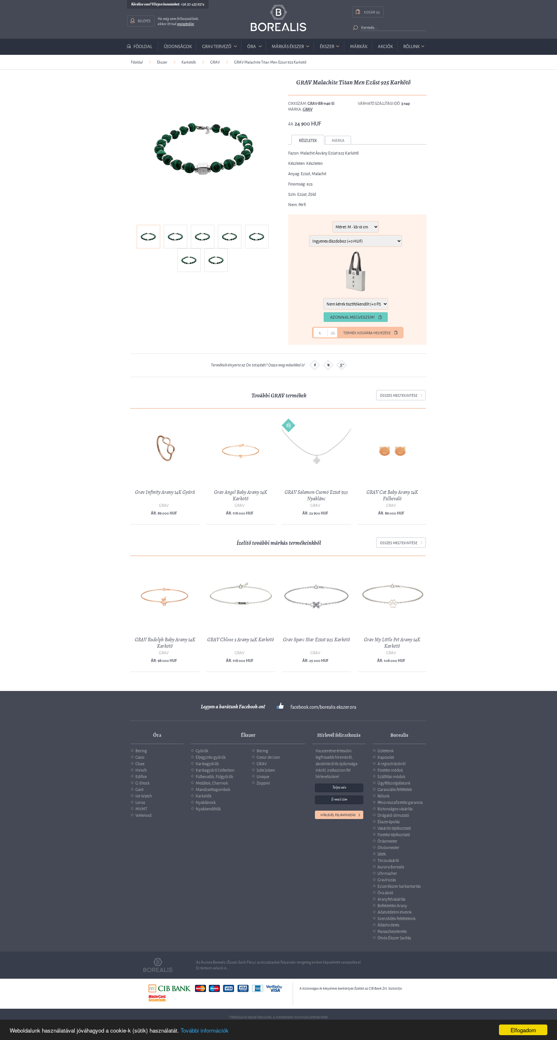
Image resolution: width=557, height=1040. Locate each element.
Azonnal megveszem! (352, 317)
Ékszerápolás (388, 821)
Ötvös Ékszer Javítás (394, 937)
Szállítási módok (391, 776)
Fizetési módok (390, 769)
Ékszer (162, 62)
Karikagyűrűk (207, 763)
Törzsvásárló (388, 860)
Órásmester (387, 840)
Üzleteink (385, 750)
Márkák (358, 46)
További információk (205, 1030)
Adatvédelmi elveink (394, 911)
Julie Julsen (266, 769)
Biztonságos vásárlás (395, 808)
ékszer (327, 46)
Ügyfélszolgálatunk (393, 782)
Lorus (140, 802)
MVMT (141, 808)
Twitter (328, 365)
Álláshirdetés (388, 924)
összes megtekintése (398, 395)
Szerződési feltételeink (396, 918)
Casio (139, 757)
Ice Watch (143, 795)
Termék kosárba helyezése (367, 332)
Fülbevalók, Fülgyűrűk (214, 776)
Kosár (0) (372, 12)
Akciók (385, 46)
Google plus (341, 365)
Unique (263, 776)
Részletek (308, 140)
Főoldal (142, 46)
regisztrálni (185, 23)
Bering (141, 750)
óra (251, 46)
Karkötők (188, 62)
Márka (338, 140)
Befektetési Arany (392, 905)
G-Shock (142, 782)
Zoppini (263, 782)
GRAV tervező (216, 46)
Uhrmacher (387, 873)
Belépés (144, 20)
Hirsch (141, 769)
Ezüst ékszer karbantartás (399, 886)
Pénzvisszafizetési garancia (400, 802)
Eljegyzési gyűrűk (211, 757)
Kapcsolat (385, 757)
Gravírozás (386, 879)
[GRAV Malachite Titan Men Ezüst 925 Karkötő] (204, 148)
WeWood (143, 815)
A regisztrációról (391, 763)
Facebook (314, 365)
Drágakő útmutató (393, 815)
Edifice (141, 776)
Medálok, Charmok (212, 782)
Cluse (139, 763)
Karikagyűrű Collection (215, 769)
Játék (381, 853)
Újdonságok (178, 46)
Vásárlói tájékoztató (394, 828)
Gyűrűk (202, 750)
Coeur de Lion (268, 757)
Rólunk (411, 46)
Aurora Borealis (390, 866)
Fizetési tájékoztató (393, 834)
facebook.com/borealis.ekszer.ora (323, 707)
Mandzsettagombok (213, 789)
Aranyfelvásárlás (391, 898)
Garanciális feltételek (394, 789)
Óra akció (385, 892)
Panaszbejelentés (392, 931)
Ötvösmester (388, 847)
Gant (139, 789)
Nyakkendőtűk (208, 808)
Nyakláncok (206, 802)
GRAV (215, 62)
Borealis (278, 18)
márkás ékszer (288, 46)
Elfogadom (523, 1030)
